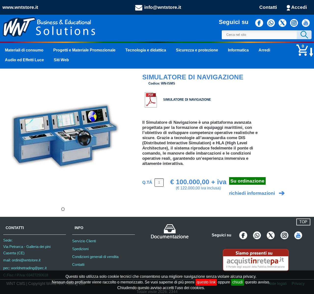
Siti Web (61, 60)
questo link (206, 282)
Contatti (268, 7)
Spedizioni (80, 249)
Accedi (299, 7)
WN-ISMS (168, 83)
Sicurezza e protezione (197, 50)
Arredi (264, 50)
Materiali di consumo (24, 50)
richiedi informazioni (252, 193)
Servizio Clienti (84, 241)
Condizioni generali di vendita (95, 257)
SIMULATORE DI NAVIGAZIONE (187, 99)
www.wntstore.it (20, 7)
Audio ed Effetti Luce (24, 60)
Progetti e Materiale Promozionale (84, 50)
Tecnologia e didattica (145, 50)
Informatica (238, 50)
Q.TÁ (147, 182)
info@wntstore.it (162, 7)
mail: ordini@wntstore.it (21, 260)
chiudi (237, 282)
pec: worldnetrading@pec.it (25, 268)
